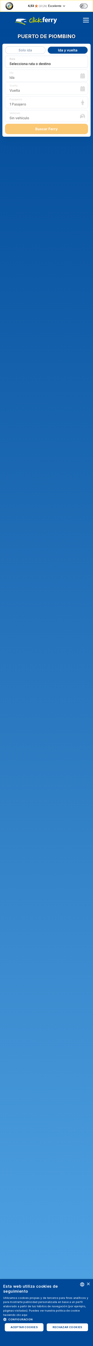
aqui (24, 1315)
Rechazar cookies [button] (67, 1327)
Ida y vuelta (67, 50)
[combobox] (82, 1284)
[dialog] (46, 1312)
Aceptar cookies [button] (24, 1327)
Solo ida (25, 50)
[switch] (84, 6)
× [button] (88, 1284)
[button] (46, 1319)
